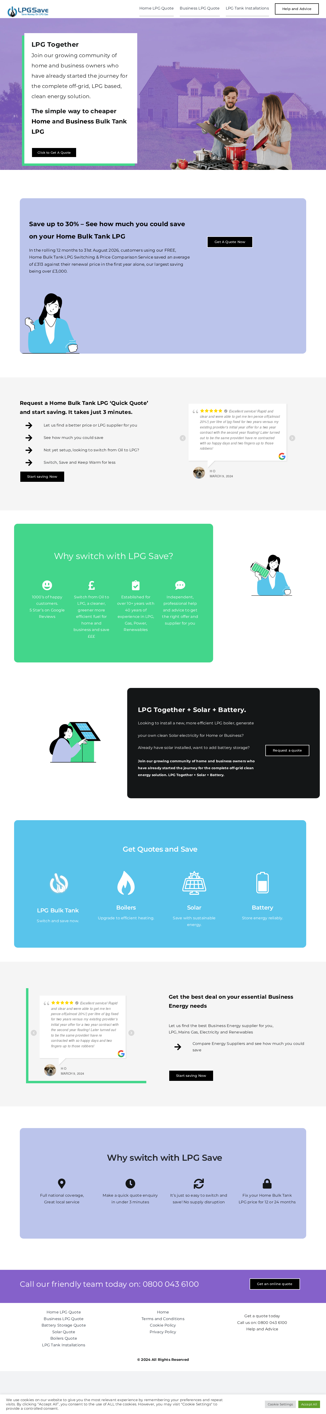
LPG (38, 131)
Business (80, 121)
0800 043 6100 (272, 1322)
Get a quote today (262, 1316)
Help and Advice (262, 1329)
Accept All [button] (309, 1404)
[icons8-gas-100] (126, 872)
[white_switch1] (56, 872)
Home (41, 121)
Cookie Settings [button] (280, 1404)
